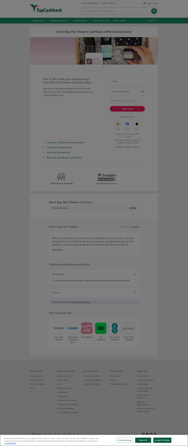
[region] (94, 440)
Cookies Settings (125, 440)
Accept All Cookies (162, 440)
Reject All (143, 440)
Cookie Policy (10, 443)
